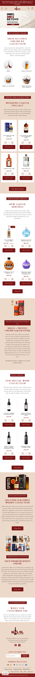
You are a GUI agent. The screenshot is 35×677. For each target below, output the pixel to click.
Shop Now (17, 528)
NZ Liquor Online (23, 675)
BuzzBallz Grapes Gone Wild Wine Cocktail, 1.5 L (26, 273)
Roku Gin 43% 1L (26, 168)
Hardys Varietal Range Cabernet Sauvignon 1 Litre (9, 447)
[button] (2, 8)
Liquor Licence (9, 669)
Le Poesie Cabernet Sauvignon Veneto (8, 414)
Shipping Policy (18, 669)
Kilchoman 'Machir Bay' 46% (8, 136)
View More (17, 467)
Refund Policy (26, 669)
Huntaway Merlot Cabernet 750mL (26, 447)
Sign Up (25, 655)
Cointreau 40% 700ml (9, 168)
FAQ (25, 671)
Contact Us (30, 671)
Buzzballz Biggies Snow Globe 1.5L (26, 240)
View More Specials (17, 189)
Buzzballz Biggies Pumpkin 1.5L (9, 273)
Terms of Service (15, 671)
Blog (21, 671)
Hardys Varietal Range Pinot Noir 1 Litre (26, 414)
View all (17, 291)
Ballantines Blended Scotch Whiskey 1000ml (26, 136)
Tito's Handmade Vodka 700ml (9, 240)
